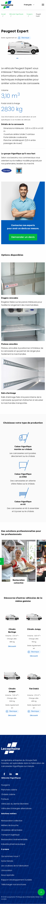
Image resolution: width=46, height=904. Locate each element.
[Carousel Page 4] (29, 59)
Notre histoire (7, 861)
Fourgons (5, 785)
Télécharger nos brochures (13, 884)
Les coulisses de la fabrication (15, 866)
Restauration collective (11, 821)
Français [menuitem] (28, 5)
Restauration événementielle (14, 839)
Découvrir (12, 646)
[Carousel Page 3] (25, 59)
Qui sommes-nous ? (10, 856)
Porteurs (5, 799)
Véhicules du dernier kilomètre (15, 804)
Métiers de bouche (9, 825)
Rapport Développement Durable (16, 880)
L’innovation (6, 870)
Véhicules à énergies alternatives (16, 808)
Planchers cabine (9, 790)
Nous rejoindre (7, 875)
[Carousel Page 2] (21, 59)
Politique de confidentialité (25, 897)
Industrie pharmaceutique (13, 844)
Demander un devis (23, 237)
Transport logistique (10, 835)
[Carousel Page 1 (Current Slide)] (17, 59)
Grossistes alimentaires (11, 830)
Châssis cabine (8, 794)
